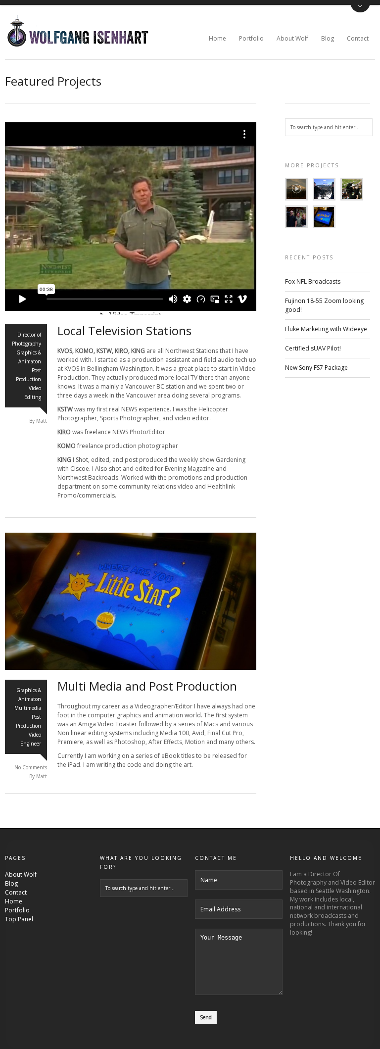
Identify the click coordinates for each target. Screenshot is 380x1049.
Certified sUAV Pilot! (313, 348)
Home (217, 38)
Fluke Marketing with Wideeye (326, 329)
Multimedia (27, 707)
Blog (327, 38)
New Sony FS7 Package (316, 367)
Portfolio (251, 38)
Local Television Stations (124, 330)
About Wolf (292, 38)
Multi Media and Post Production (147, 686)
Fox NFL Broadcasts (312, 281)
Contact (358, 38)
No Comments (30, 767)
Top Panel (19, 919)
